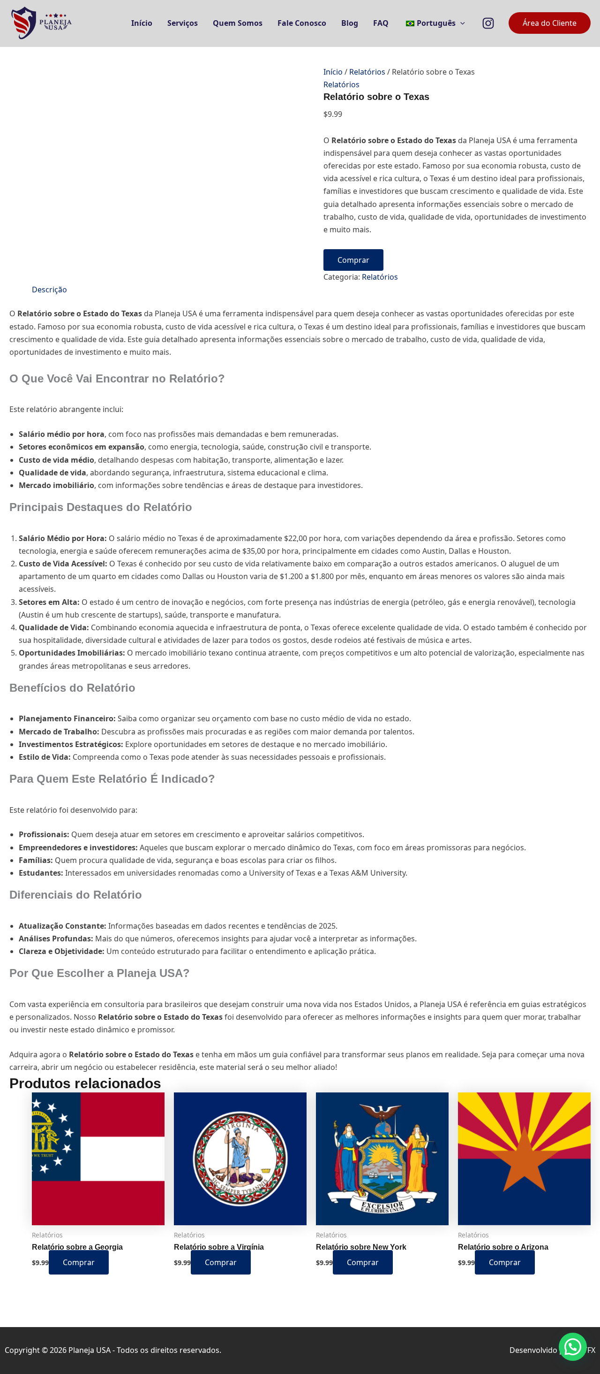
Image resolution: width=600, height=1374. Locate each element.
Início (141, 23)
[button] (460, 23)
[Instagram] (488, 23)
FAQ (381, 23)
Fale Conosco (302, 23)
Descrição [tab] (49, 289)
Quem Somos (237, 23)
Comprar (353, 260)
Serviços (182, 23)
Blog (349, 23)
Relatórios (367, 72)
